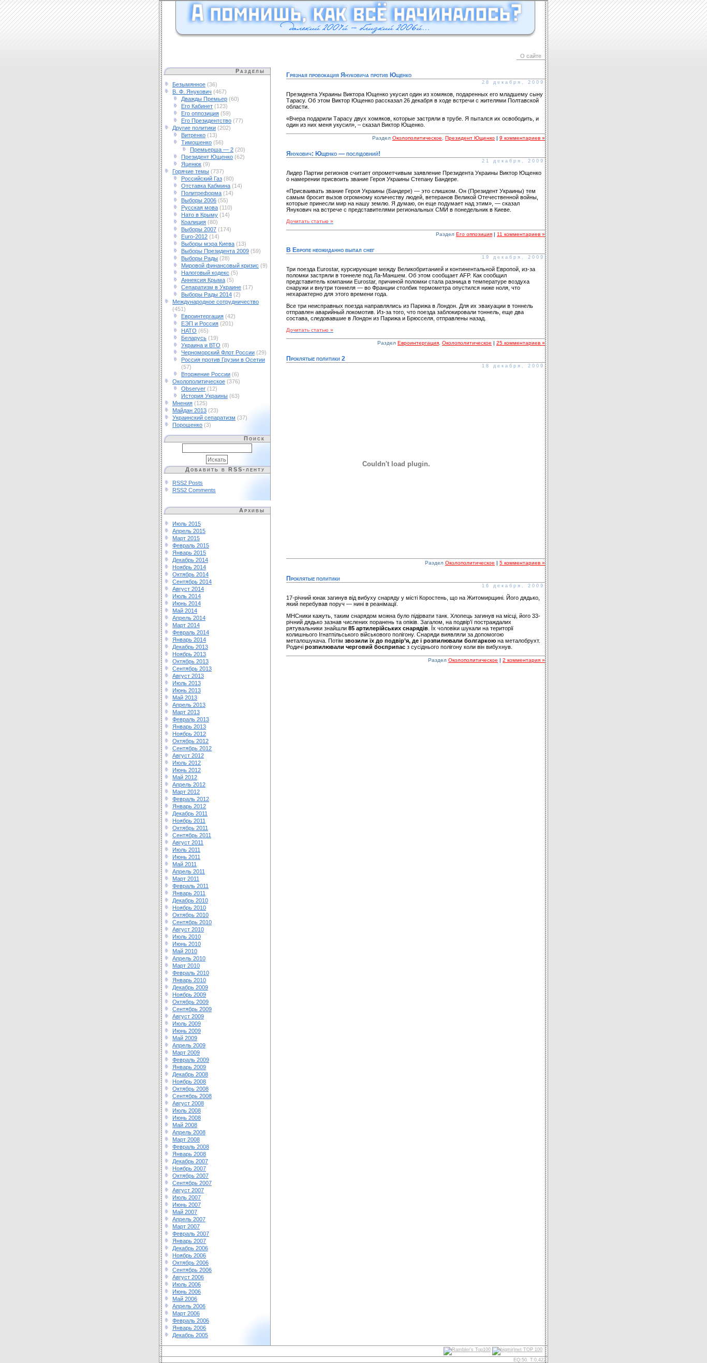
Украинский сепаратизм (203, 417)
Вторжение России (205, 374)
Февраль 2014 (190, 632)
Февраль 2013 (190, 719)
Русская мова (199, 207)
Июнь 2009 (186, 1031)
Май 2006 (184, 1299)
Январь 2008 (189, 1154)
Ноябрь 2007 (189, 1168)
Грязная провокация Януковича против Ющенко (348, 75)
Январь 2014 (189, 639)
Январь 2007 (189, 1241)
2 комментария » (524, 660)
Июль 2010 (186, 937)
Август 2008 (188, 1103)
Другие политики (194, 128)
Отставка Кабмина (205, 186)
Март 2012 (186, 792)
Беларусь (194, 338)
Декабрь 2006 (190, 1248)
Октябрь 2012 (190, 741)
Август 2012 (188, 755)
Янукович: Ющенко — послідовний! (333, 153)
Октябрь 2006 (190, 1263)
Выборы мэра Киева (207, 244)
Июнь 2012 (186, 770)
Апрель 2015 (188, 531)
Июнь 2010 (186, 944)
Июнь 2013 (186, 690)
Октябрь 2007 (190, 1176)
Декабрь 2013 (190, 647)
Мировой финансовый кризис (220, 265)
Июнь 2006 (186, 1291)
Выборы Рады (199, 258)
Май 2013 (184, 697)
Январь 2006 (189, 1328)
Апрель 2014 (188, 618)
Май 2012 (184, 777)
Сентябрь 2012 (192, 748)
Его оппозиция (200, 113)
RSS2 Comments (194, 490)
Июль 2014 (186, 596)
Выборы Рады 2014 (206, 294)
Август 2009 (188, 1016)
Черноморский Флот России (218, 352)
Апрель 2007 (188, 1219)
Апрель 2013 (188, 705)
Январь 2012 (189, 806)
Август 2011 (187, 842)
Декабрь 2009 (190, 987)
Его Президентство (206, 120)
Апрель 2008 (188, 1132)
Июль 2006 (186, 1284)
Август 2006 (188, 1277)
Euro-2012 (194, 236)
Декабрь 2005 (190, 1335)
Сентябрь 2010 (192, 922)
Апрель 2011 (188, 871)
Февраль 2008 (190, 1147)
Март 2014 (186, 625)
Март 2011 (185, 879)
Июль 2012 (186, 763)
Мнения (182, 403)
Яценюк (191, 164)
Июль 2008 (186, 1110)
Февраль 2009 (190, 1060)
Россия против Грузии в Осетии (223, 360)
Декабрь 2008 (190, 1074)
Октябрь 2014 (190, 574)
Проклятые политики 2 (315, 358)
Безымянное (188, 84)
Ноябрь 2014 (189, 567)
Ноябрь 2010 (189, 908)
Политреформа (201, 193)
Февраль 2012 (190, 799)
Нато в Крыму (199, 215)
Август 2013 (188, 676)
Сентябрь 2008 (192, 1096)
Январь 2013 (189, 726)
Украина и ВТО (200, 345)
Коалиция (193, 222)
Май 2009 (184, 1038)
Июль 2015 (186, 524)
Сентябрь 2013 (192, 668)
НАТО (189, 331)
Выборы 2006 (198, 200)
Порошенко (187, 425)
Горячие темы (190, 171)
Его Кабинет (197, 106)
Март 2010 (186, 965)
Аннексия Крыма (203, 280)
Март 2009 (186, 1052)
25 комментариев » (520, 343)
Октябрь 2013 (190, 661)
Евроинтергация (202, 316)
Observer (193, 389)
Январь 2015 (189, 553)
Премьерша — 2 (211, 149)
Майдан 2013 (189, 410)
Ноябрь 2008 (189, 1081)
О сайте (530, 56)
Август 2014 (188, 589)
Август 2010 (188, 929)
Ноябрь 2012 (189, 734)
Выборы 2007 (198, 229)
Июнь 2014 (186, 603)
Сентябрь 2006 (192, 1270)
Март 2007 (186, 1226)
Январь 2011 (188, 893)
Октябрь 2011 (190, 828)
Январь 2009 (189, 1067)
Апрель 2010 (188, 958)
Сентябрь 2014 (192, 582)
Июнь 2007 (186, 1205)
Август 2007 (188, 1190)
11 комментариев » (521, 234)
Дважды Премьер (204, 99)
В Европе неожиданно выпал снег (330, 250)
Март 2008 (186, 1139)
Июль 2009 (186, 1023)
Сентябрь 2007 (192, 1183)
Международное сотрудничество (215, 302)
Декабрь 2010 (190, 900)
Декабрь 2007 (190, 1161)
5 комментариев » (522, 563)
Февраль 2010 (190, 973)
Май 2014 (184, 611)
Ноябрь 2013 (189, 654)
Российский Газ (201, 178)
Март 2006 (186, 1313)
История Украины (204, 396)
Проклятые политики (313, 578)
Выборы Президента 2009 (215, 251)
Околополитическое (198, 381)
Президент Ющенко (207, 157)
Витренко (193, 135)
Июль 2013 (186, 683)
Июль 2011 (186, 850)
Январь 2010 (189, 980)
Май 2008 (184, 1125)
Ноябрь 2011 (188, 821)
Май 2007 (184, 1212)
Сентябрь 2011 (191, 835)
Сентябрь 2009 (192, 1009)
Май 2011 (184, 864)
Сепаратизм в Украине (211, 287)
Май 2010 (184, 951)
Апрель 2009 (188, 1045)
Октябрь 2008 (190, 1089)
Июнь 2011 (186, 857)
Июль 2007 (186, 1197)
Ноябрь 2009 (189, 994)
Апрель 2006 (188, 1306)
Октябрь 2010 (190, 915)
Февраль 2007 (190, 1234)
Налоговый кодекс (205, 273)
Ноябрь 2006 (189, 1255)
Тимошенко (196, 142)
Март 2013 (186, 712)
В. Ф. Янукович (192, 91)
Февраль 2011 (190, 886)
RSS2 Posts (187, 483)
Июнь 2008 (186, 1118)
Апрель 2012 (188, 784)
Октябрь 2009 (190, 1002)
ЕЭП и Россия (199, 323)
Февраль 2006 (190, 1320)
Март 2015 (186, 538)
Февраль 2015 (190, 545)
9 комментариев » (522, 138)
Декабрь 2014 (190, 560)
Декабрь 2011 (190, 813)
